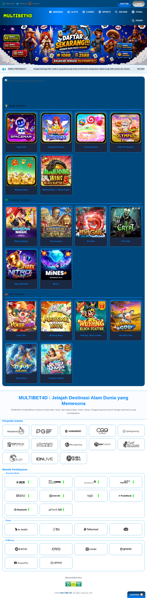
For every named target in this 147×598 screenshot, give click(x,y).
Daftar (124, 4)
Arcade (123, 12)
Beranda (58, 12)
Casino (90, 12)
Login (138, 4)
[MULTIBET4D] (18, 16)
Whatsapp (10, 4)
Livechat (35, 4)
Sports (106, 12)
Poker (139, 20)
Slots (74, 12)
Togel (139, 12)
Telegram (23, 4)
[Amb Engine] (73, 585)
